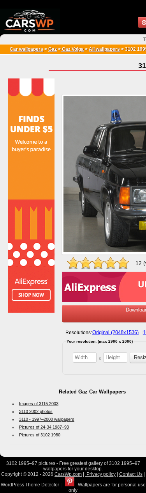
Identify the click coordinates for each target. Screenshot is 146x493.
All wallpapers (104, 49)
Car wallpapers (26, 49)
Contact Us (130, 474)
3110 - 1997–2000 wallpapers (46, 419)
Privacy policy (100, 474)
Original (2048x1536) (115, 332)
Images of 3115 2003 (38, 403)
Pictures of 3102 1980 (39, 434)
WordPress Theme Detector (30, 485)
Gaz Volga (72, 49)
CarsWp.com (68, 474)
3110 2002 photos (36, 411)
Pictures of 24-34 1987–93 (44, 427)
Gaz (52, 49)
